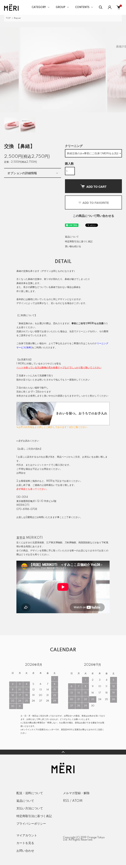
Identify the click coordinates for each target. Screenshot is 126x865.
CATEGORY (39, 7)
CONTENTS (82, 7)
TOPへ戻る (63, 752)
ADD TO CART (96, 186)
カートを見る (25, 843)
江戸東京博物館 (54, 542)
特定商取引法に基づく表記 (79, 241)
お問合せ (21, 473)
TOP (8, 18)
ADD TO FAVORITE (95, 203)
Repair (17, 18)
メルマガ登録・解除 (76, 793)
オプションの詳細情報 (22, 173)
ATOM (77, 801)
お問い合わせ (25, 851)
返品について (72, 237)
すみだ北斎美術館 (35, 542)
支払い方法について (29, 808)
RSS (66, 801)
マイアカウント (26, 835)
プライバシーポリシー (31, 823)
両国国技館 (84, 542)
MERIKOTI (34, 538)
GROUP (60, 7)
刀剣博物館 (70, 542)
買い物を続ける (73, 246)
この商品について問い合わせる (93, 216)
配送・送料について (29, 793)
